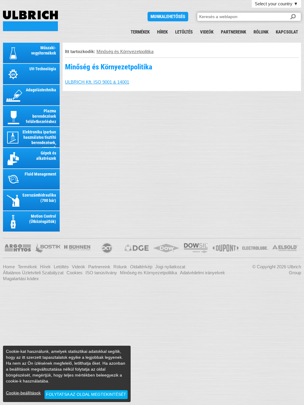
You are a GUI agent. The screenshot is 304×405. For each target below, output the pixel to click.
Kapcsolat (287, 32)
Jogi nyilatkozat (170, 266)
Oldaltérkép (141, 266)
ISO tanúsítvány (101, 272)
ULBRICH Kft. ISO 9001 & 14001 (97, 81)
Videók (206, 32)
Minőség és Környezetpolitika (124, 51)
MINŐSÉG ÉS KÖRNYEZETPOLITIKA (30, 21)
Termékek (140, 32)
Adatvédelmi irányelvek (202, 272)
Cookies (74, 272)
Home (9, 266)
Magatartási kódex (21, 278)
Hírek (162, 32)
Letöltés (184, 32)
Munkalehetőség (168, 16)
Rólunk (261, 32)
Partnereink (233, 32)
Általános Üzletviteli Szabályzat (33, 272)
